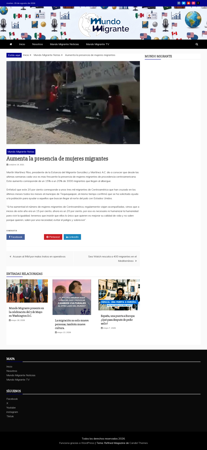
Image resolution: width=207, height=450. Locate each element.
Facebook (178, 3)
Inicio (22, 44)
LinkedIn (73, 236)
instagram (193, 3)
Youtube (188, 3)
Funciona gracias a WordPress (77, 443)
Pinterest (54, 236)
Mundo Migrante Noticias (64, 44)
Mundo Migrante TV (97, 44)
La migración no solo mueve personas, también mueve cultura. (72, 324)
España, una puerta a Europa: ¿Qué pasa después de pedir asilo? (118, 319)
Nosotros (37, 44)
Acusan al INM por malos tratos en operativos (39, 256)
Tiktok (198, 3)
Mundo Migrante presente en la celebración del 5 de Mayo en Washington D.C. (26, 312)
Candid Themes (139, 443)
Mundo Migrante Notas (21, 151)
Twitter (35, 236)
